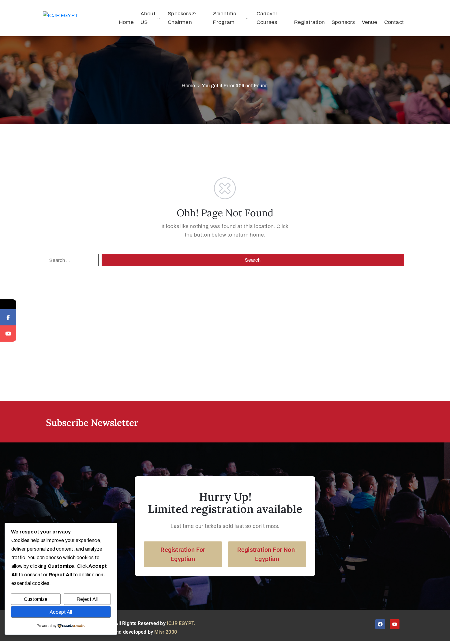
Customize (35, 599)
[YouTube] (8, 333)
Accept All (61, 612)
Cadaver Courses (267, 18)
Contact (394, 22)
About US (148, 18)
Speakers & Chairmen (182, 18)
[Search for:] (72, 260)
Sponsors (343, 22)
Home (126, 22)
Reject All (87, 599)
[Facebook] (380, 624)
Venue (369, 22)
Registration (309, 22)
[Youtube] (394, 624)
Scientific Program (224, 18)
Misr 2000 (165, 632)
